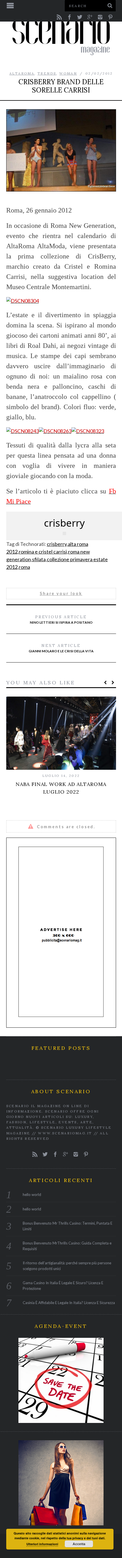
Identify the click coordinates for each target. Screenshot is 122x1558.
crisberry (57, 544)
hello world (32, 1194)
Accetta (79, 1543)
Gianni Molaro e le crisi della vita (61, 648)
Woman (68, 73)
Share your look (61, 593)
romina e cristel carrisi (43, 551)
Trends (46, 73)
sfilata (39, 559)
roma (24, 567)
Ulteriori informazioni (42, 1544)
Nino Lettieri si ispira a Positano (61, 619)
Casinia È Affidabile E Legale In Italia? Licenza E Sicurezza (69, 1302)
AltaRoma (21, 73)
